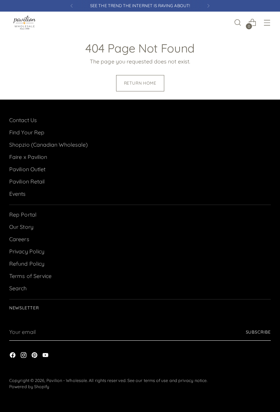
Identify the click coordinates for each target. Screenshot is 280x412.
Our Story (21, 226)
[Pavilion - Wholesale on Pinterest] (35, 356)
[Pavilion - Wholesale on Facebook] (13, 356)
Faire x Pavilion (28, 156)
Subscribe (258, 332)
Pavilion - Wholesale (66, 380)
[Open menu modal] (267, 23)
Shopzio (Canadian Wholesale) (48, 144)
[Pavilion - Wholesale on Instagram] (24, 356)
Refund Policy (26, 263)
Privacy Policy (26, 251)
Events (17, 193)
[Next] (208, 6)
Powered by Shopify (29, 386)
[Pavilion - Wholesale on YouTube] (46, 356)
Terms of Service (30, 276)
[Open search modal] (238, 23)
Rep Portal (23, 214)
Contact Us (23, 120)
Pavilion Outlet (27, 169)
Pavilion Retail (27, 181)
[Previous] (71, 6)
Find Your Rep (26, 132)
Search (18, 288)
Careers (19, 239)
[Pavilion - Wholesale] (24, 22)
